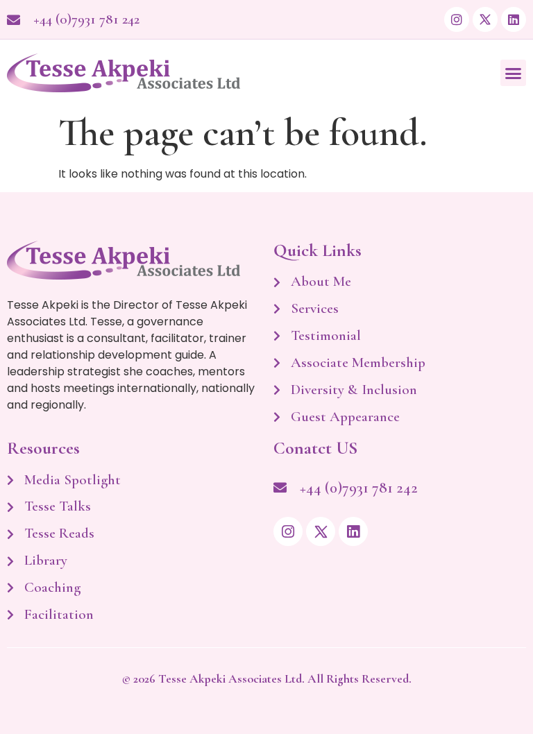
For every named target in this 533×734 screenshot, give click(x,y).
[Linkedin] (513, 19)
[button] (513, 73)
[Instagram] (456, 19)
